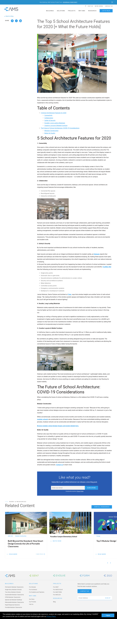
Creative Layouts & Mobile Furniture (55, 125)
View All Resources (101, 507)
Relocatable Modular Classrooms (14, 602)
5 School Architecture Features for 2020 (53, 113)
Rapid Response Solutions (12, 605)
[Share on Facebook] (12, 20)
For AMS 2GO (57, 594)
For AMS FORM (57, 592)
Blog (54, 601)
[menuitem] (90, 6)
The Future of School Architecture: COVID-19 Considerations (60, 128)
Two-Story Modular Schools (13, 592)
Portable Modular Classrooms (13, 607)
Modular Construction (51, 131)
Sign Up (107, 598)
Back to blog (9, 16)
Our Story (31, 599)
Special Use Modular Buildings (13, 599)
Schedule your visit (70, 2)
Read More (13, 554)
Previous (107, 562)
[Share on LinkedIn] (20, 20)
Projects (71, 10)
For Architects (33, 589)
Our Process (32, 601)
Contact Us (109, 6)
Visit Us (90, 6)
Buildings (50, 10)
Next (110, 562)
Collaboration (48, 118)
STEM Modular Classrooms (12, 597)
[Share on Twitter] (16, 20)
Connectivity (48, 115)
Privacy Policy (51, 616)
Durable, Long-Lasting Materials (54, 123)
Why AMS (82, 10)
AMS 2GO (10, 536)
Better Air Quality (49, 133)
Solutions (61, 10)
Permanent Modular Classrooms (14, 587)
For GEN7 (56, 587)
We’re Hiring (99, 6)
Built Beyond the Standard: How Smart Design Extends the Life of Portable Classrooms (25, 544)
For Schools (32, 587)
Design (98, 536)
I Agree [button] (108, 615)
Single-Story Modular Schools (13, 589)
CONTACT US (84, 591)
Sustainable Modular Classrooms (14, 594)
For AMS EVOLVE (58, 589)
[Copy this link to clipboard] (24, 21)
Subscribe (91, 488)
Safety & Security (49, 120)
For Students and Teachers (36, 592)
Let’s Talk (106, 10)
